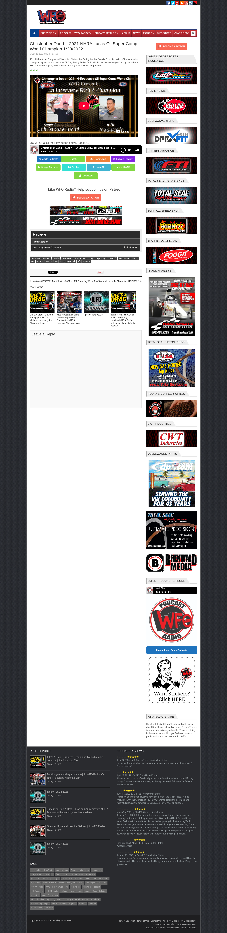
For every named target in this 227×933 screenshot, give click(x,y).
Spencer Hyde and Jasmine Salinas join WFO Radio (76, 826)
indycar (50, 878)
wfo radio (49, 908)
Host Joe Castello (87, 874)
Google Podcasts (50, 167)
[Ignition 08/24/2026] (96, 302)
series (87, 891)
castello (56, 258)
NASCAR (134, 258)
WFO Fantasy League (40, 904)
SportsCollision (99, 891)
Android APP (123, 167)
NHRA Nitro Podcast (91, 887)
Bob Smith (48, 870)
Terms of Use (143, 921)
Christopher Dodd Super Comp (74, 258)
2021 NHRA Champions (40, 258)
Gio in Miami (71, 874)
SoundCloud (100, 159)
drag (91, 258)
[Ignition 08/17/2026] (38, 848)
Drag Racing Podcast (104, 258)
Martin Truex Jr (49, 883)
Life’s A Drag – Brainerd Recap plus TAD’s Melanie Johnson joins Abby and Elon (41, 318)
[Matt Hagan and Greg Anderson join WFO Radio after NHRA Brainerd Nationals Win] (69, 302)
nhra (32, 261)
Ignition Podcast (38, 878)
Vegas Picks (47, 895)
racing (62, 261)
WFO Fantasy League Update (64, 904)
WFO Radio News (188, 921)
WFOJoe (86, 261)
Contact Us (156, 921)
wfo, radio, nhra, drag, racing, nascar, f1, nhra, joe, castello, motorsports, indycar (65, 899)
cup (66, 870)
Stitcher (76, 167)
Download (87, 175)
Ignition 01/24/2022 (42, 281)
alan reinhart (36, 870)
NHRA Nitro (75, 887)
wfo (79, 261)
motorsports (124, 258)
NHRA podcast (42, 261)
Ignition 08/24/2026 (93, 314)
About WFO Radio (171, 921)
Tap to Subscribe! (188, 928)
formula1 (60, 874)
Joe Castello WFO (100, 878)
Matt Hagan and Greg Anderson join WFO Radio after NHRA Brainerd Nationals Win (68, 318)
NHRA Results (52, 891)
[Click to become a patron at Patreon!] (85, 202)
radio (80, 891)
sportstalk (71, 261)
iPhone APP (99, 167)
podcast (54, 261)
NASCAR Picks (37, 887)
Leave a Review (124, 159)
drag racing (97, 870)
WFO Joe (92, 904)
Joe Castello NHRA (82, 878)
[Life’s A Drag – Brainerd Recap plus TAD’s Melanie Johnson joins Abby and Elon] (42, 302)
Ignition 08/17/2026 (57, 843)
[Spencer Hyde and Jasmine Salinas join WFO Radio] (38, 831)
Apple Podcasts (50, 159)
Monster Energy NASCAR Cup (71, 883)
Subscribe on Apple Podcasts (171, 650)
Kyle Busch (35, 883)
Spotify (73, 159)
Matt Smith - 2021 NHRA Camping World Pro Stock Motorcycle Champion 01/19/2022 (95, 281)
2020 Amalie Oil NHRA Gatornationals (179, 924)
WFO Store (156, 924)
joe (57, 878)
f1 (116, 258)
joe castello (67, 878)
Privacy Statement (127, 921)
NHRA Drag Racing (60, 887)
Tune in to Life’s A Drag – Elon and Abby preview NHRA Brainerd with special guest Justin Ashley (123, 320)
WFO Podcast (52, 54)
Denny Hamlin (77, 870)
